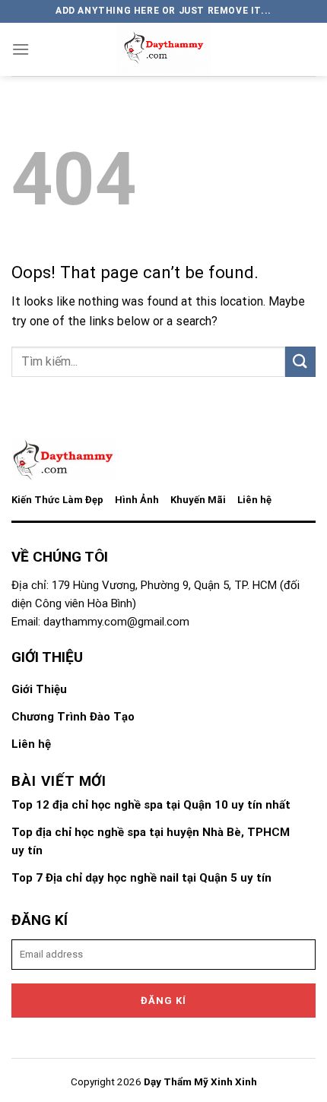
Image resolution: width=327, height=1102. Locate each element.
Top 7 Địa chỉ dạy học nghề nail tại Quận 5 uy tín (141, 878)
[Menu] (20, 49)
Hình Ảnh (137, 499)
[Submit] (300, 361)
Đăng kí (163, 1000)
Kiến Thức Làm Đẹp (57, 499)
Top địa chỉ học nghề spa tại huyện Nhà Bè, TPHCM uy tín (150, 841)
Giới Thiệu (39, 689)
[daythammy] (163, 49)
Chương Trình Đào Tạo (73, 717)
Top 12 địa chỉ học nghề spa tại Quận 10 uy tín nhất (150, 805)
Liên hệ (254, 499)
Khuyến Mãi (198, 499)
